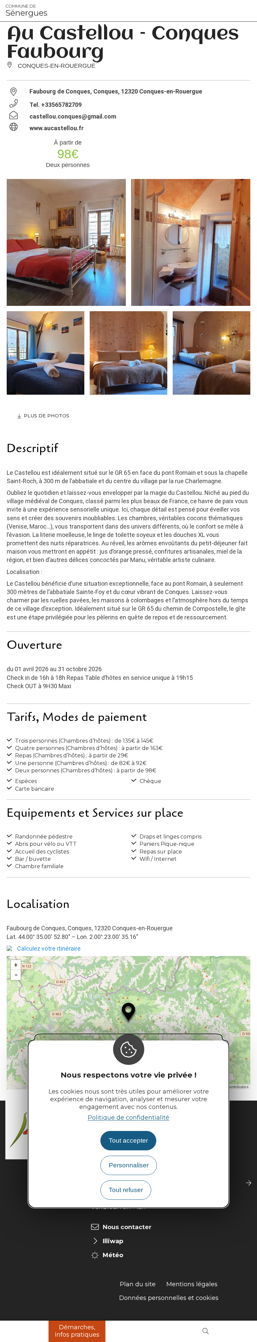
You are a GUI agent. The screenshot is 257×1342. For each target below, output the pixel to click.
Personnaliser (129, 1165)
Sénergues (26, 10)
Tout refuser (126, 1189)
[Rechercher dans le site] (205, 1331)
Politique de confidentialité (128, 1117)
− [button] (16, 974)
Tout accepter (128, 1140)
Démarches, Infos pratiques (77, 1331)
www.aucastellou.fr (56, 128)
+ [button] (16, 964)
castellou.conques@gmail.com (72, 116)
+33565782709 (61, 104)
